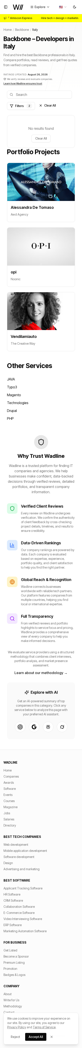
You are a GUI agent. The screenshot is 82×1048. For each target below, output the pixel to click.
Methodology (12, 1006)
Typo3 (12, 387)
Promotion (10, 968)
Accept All (36, 1037)
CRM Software (13, 900)
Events (7, 795)
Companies (11, 776)
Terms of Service (44, 1027)
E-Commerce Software (19, 913)
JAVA (11, 379)
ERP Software (12, 925)
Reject (15, 1037)
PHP (10, 418)
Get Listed (10, 950)
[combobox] (63, 7)
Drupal (12, 410)
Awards (8, 782)
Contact (8, 1012)
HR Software (11, 894)
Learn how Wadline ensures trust (22, 83)
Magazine (10, 807)
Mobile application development (25, 851)
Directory (9, 825)
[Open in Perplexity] (48, 727)
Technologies (17, 403)
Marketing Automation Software (25, 931)
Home (7, 29)
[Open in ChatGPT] (20, 727)
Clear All (50, 105)
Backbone (22, 29)
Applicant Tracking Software (22, 888)
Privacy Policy (16, 1027)
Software (9, 788)
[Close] (51, 1036)
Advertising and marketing (21, 869)
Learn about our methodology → (41, 673)
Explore (40, 7)
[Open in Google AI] (34, 727)
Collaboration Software (19, 906)
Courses (9, 801)
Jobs (6, 813)
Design (8, 863)
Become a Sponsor (16, 956)
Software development (18, 857)
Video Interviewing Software (22, 919)
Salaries (8, 819)
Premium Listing (14, 962)
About (7, 994)
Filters (22, 106)
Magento (14, 395)
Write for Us (11, 1000)
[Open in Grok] (62, 727)
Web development (15, 844)
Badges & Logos (14, 975)
